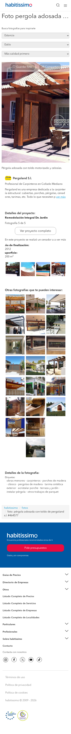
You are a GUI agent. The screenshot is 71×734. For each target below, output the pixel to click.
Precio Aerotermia (12, 582)
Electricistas (9, 609)
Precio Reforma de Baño (15, 579)
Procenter (8, 603)
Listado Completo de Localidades (21, 617)
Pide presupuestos (35, 728)
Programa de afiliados (14, 650)
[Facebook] (14, 660)
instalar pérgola (16, 492)
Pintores (7, 606)
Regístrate (8, 632)
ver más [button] (61, 197)
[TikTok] (39, 660)
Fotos (5, 600)
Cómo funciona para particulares (20, 628)
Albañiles (8, 613)
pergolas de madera (30, 484)
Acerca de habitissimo (14, 643)
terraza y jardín (49, 488)
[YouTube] (31, 660)
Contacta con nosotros (14, 652)
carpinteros (33, 481)
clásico (12, 484)
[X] (22, 660)
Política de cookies (16, 693)
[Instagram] (6, 660)
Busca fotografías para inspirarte (19, 28)
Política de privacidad (18, 685)
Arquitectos (9, 616)
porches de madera (54, 481)
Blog (5, 594)
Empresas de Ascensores (16, 586)
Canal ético (9, 646)
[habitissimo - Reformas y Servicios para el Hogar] (15, 5)
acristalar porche (28, 488)
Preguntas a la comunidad (16, 597)
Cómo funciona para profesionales (21, 636)
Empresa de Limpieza (14, 590)
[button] (35, 575)
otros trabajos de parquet (43, 492)
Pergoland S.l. (22, 178)
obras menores (16, 481)
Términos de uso (15, 677)
